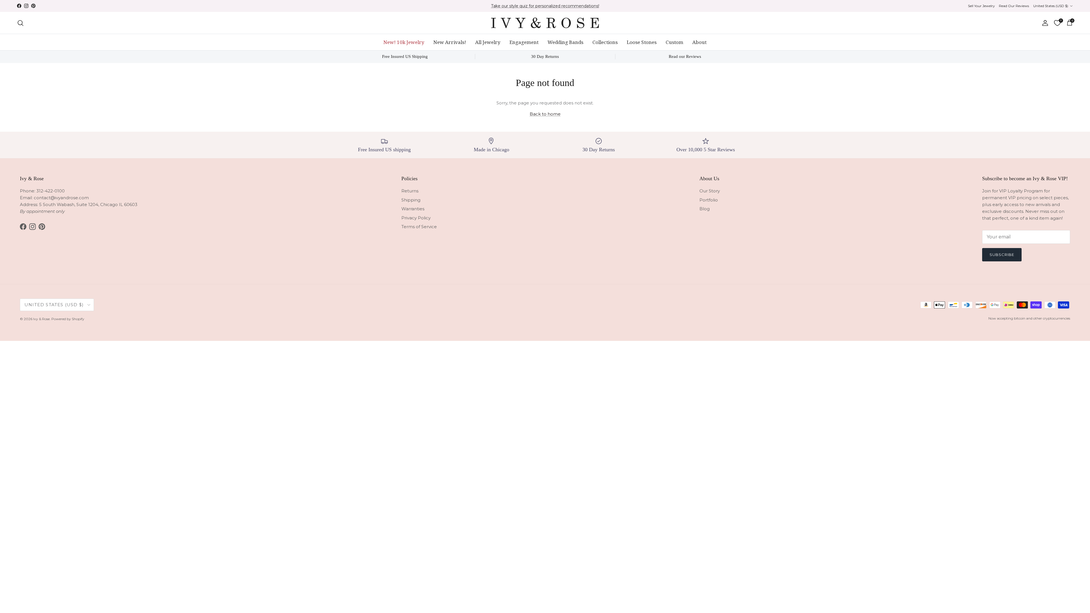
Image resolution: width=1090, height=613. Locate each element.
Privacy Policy (416, 218)
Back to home (545, 114)
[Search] (20, 23)
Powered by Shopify (67, 319)
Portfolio (708, 200)
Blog (704, 208)
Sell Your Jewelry (981, 6)
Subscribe (1002, 254)
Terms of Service (419, 226)
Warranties (412, 208)
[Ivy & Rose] (545, 23)
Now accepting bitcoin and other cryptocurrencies (1029, 318)
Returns (409, 191)
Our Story (709, 191)
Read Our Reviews (1014, 6)
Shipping (410, 200)
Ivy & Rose (41, 319)
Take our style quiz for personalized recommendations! (545, 6)
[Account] (1044, 23)
